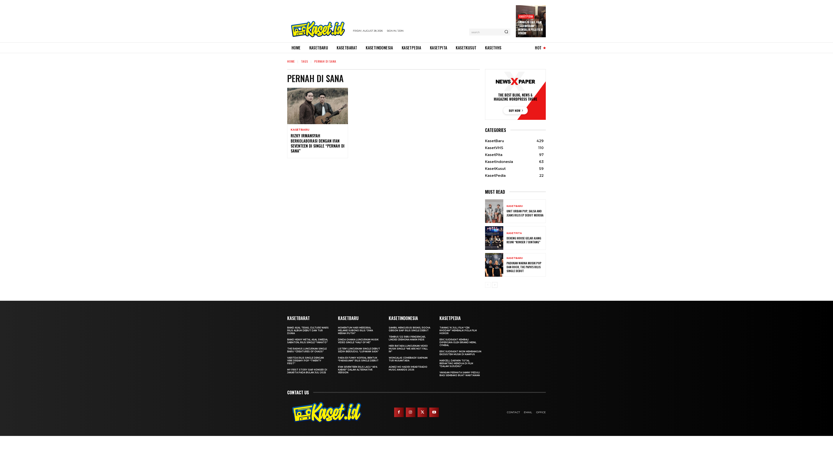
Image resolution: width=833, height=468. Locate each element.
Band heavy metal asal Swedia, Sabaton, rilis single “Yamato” (307, 341)
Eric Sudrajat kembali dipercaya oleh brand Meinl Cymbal (457, 342)
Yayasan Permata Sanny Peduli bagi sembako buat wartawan (459, 374)
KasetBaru (300, 129)
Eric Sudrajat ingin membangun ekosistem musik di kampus (460, 353)
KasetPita (514, 233)
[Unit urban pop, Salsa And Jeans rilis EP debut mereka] (494, 211)
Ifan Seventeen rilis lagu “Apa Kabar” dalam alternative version (357, 370)
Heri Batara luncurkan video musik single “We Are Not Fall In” (408, 348)
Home (291, 61)
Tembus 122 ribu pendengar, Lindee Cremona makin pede (407, 338)
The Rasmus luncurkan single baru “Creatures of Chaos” (307, 350)
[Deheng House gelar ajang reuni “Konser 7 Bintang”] (494, 238)
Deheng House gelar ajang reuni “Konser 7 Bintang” (524, 240)
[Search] (506, 32)
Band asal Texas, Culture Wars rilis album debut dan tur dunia (308, 330)
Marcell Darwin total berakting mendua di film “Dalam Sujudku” (456, 363)
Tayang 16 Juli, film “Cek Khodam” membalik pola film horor (530, 27)
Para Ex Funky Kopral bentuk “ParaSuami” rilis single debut (358, 359)
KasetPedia (526, 16)
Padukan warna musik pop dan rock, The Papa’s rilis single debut (524, 267)
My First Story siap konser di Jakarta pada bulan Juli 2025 (307, 371)
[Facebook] (399, 412)
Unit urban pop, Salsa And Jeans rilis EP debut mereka (525, 213)
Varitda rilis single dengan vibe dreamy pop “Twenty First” (305, 360)
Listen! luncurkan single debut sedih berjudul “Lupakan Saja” (359, 350)
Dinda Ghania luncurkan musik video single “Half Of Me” (358, 341)
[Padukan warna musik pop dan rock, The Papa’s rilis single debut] (494, 265)
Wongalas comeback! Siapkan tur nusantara (408, 359)
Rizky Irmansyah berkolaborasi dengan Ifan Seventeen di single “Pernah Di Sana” (317, 143)
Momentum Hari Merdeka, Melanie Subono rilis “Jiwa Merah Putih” (355, 330)
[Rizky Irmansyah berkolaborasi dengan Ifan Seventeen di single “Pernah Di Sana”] (317, 106)
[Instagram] (410, 412)
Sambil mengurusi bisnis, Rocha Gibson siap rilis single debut (409, 329)
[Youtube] (434, 412)
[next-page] (494, 285)
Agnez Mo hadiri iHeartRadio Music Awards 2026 (408, 368)
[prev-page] (487, 285)
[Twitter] (422, 412)
